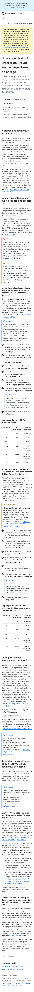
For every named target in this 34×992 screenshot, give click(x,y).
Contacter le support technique (13, 969)
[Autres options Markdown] (24, 99)
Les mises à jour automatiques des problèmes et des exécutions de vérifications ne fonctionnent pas (17, 901)
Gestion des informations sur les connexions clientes (16, 199)
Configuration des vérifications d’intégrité (14, 659)
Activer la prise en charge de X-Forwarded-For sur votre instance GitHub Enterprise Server (17, 471)
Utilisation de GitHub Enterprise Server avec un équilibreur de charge (16, 524)
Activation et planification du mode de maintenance (16, 752)
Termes (17, 983)
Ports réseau (21, 839)
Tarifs (8, 985)
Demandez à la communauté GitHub (14, 966)
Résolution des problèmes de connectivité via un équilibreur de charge (16, 764)
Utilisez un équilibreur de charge (22, 23)
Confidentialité (26, 983)
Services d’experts (17, 985)
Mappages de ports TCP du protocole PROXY (14, 421)
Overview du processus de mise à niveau (15, 47)
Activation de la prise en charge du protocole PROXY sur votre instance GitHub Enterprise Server (16, 291)
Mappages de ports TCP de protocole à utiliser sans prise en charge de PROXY (16, 608)
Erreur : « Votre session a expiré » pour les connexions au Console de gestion (17, 815)
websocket (15, 936)
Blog (26, 985)
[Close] (28, 3)
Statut (3, 985)
